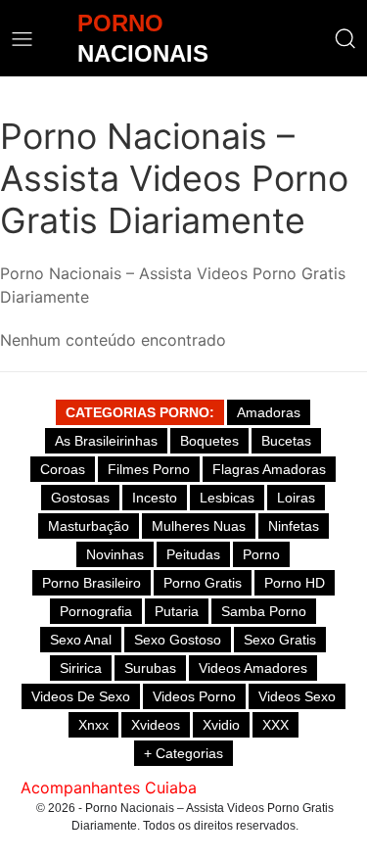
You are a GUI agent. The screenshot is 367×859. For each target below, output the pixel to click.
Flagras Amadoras (269, 469)
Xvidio (221, 725)
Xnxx (93, 725)
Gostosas (80, 497)
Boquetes (209, 441)
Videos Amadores (253, 668)
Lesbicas (227, 497)
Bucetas (286, 441)
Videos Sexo (297, 696)
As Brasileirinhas (106, 441)
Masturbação (88, 526)
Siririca (81, 668)
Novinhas (115, 554)
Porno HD (294, 583)
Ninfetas (293, 526)
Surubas (150, 668)
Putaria (177, 611)
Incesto (154, 497)
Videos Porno (194, 696)
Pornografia (96, 611)
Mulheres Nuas (199, 526)
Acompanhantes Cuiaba (109, 787)
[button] (345, 39)
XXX (275, 725)
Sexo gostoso (177, 639)
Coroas (62, 469)
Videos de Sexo (80, 696)
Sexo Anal (81, 639)
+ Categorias (183, 753)
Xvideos (155, 725)
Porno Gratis (202, 583)
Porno (261, 554)
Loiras (296, 497)
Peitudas (193, 554)
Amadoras (268, 412)
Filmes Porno (149, 469)
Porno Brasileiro (91, 583)
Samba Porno (263, 611)
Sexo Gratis (280, 639)
